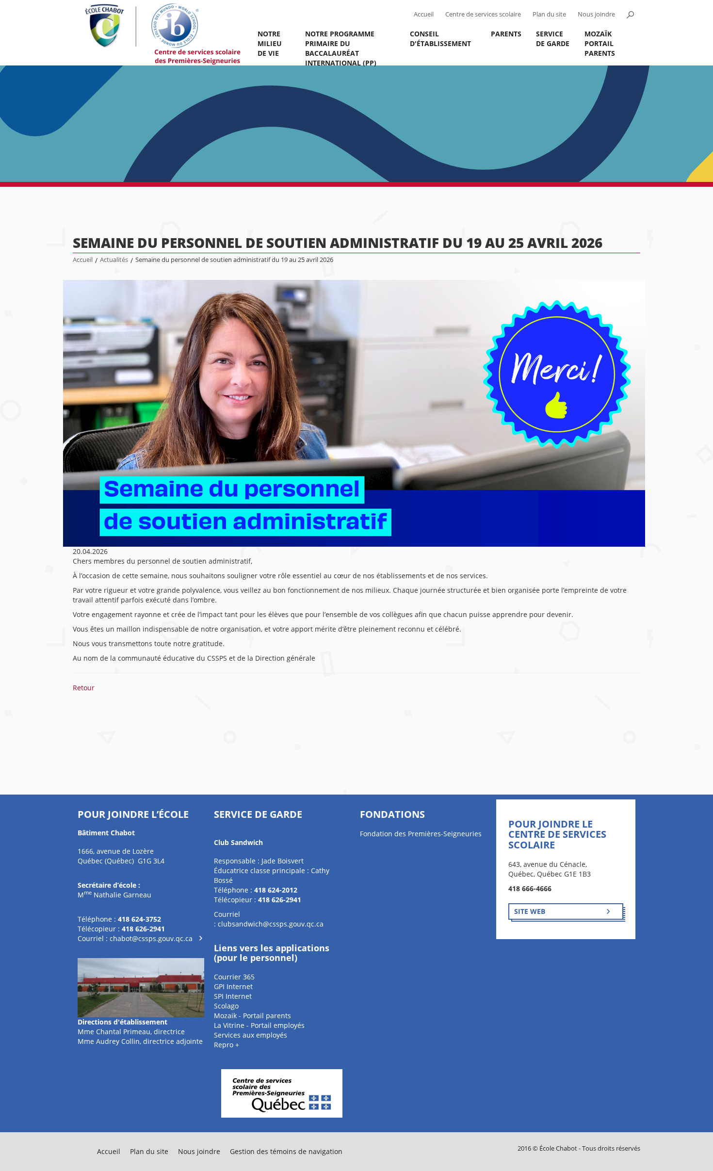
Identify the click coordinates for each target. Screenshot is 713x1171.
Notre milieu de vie (270, 43)
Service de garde (552, 38)
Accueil (424, 14)
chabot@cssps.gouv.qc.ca (151, 938)
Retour (84, 687)
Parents (506, 33)
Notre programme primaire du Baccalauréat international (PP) (340, 47)
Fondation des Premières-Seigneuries (421, 833)
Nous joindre (596, 14)
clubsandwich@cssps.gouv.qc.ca (271, 923)
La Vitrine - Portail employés (259, 1025)
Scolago (226, 1005)
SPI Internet (233, 996)
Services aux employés (250, 1035)
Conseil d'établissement (440, 38)
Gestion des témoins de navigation (286, 1151)
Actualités (114, 260)
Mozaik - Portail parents (252, 1015)
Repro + (226, 1044)
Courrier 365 (234, 976)
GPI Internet (233, 986)
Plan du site (549, 14)
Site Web (529, 911)
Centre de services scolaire (483, 14)
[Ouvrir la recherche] (630, 14)
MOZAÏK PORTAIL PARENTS (599, 43)
